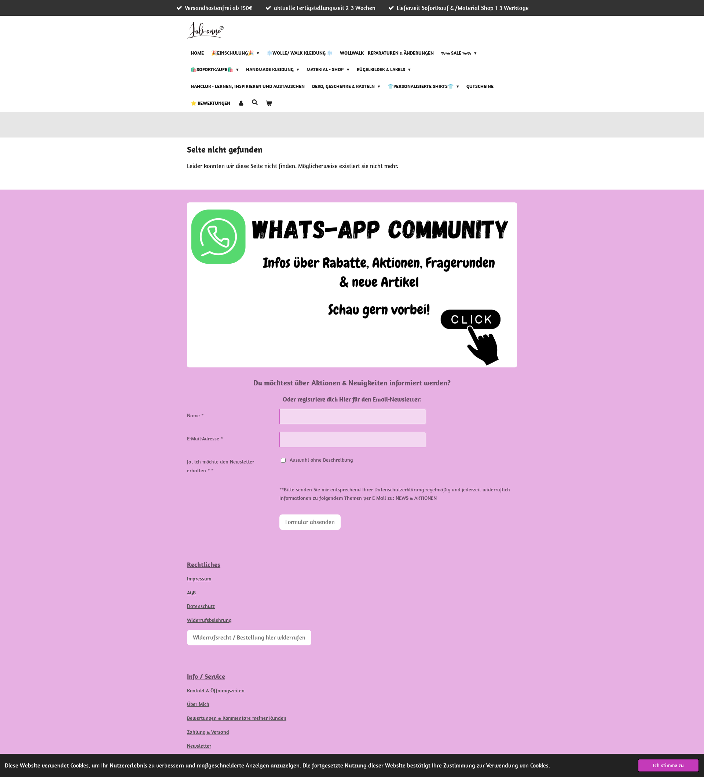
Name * (195, 415)
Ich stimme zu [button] (668, 765)
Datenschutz (201, 606)
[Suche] (255, 102)
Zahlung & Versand (208, 732)
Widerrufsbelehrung (209, 620)
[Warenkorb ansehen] (269, 103)
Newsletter (199, 746)
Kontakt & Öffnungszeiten (216, 690)
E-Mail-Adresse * (205, 438)
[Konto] (241, 103)
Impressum (199, 578)
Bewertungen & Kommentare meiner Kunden (236, 718)
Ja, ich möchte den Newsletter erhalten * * (220, 466)
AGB (191, 592)
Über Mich (198, 704)
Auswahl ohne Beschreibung (321, 460)
